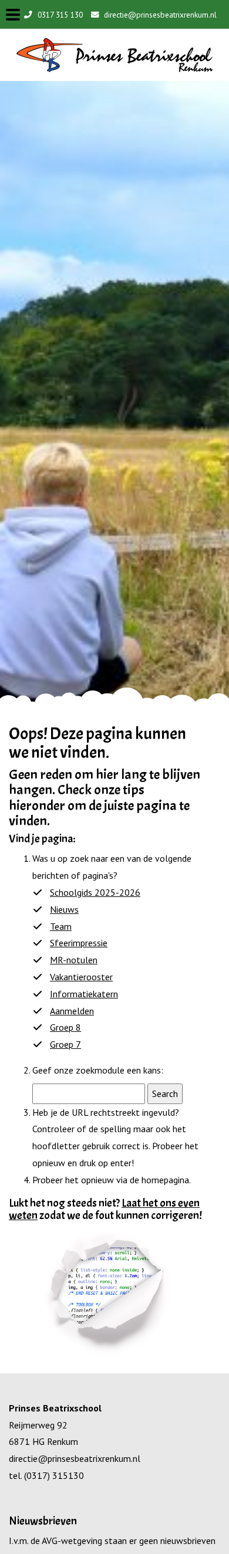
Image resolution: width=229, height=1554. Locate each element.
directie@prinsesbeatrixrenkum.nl (159, 14)
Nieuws (64, 909)
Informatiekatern (84, 994)
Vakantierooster (81, 977)
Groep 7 (65, 1044)
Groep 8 (65, 1027)
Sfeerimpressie (78, 943)
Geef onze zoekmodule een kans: (97, 1070)
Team (61, 926)
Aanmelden (72, 1011)
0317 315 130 (59, 14)
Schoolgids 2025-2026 (95, 892)
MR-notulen (73, 960)
